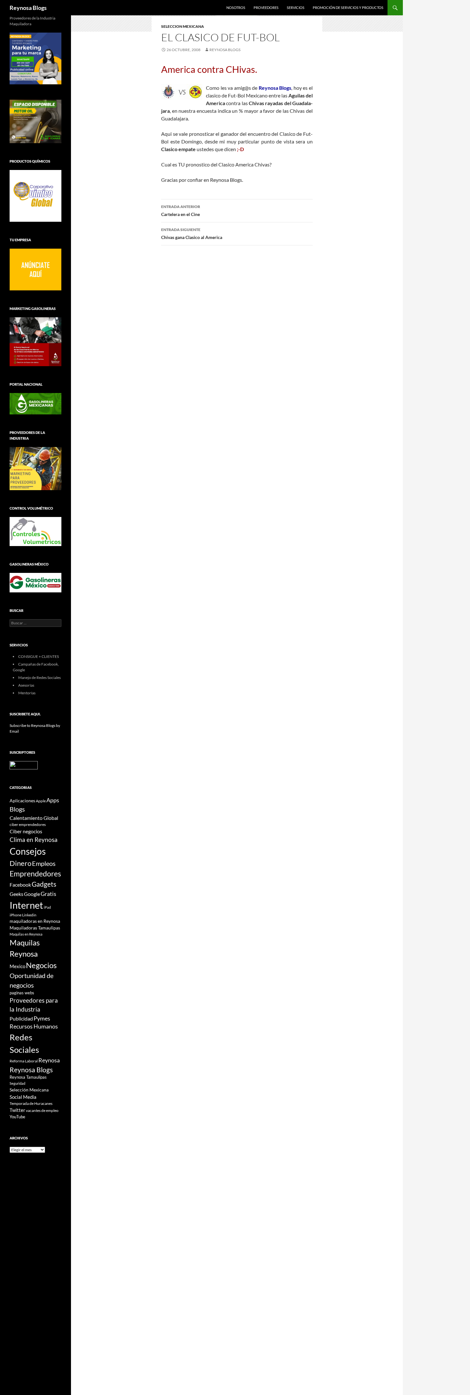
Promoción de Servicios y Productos (348, 7)
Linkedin (29, 915)
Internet (26, 905)
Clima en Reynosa (34, 839)
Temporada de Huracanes (31, 1103)
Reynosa (49, 1060)
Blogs (17, 809)
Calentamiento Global (34, 818)
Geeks (16, 894)
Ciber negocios (26, 831)
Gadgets (44, 884)
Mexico (17, 966)
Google (32, 894)
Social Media (23, 1097)
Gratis (48, 893)
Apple (41, 801)
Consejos (28, 851)
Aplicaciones (22, 800)
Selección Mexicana (29, 1089)
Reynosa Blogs (28, 7)
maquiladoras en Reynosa (35, 921)
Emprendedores (35, 873)
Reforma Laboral (24, 1061)
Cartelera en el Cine (180, 210)
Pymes (42, 1018)
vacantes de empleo (42, 1110)
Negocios (41, 965)
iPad (47, 907)
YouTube (17, 1116)
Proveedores (266, 7)
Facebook (20, 885)
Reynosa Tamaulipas (28, 1077)
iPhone (15, 915)
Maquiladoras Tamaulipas (35, 927)
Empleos (44, 863)
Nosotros (235, 7)
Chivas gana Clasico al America (191, 233)
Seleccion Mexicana (182, 26)
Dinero (20, 863)
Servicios (295, 7)
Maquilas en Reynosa (26, 934)
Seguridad (17, 1083)
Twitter (17, 1110)
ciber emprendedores (28, 824)
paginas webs (22, 992)
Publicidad (21, 1018)
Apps (52, 800)
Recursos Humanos (34, 1026)
